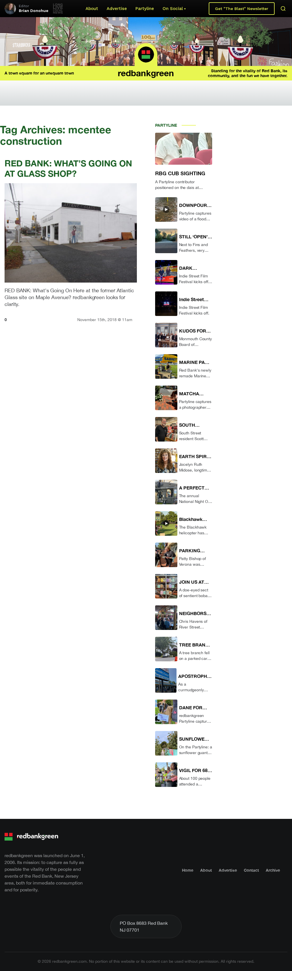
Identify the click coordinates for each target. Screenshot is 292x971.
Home (187, 870)
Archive (273, 870)
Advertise (117, 8)
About (92, 8)
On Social (173, 8)
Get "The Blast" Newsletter (241, 8)
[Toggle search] (283, 8)
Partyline (144, 8)
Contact (251, 870)
